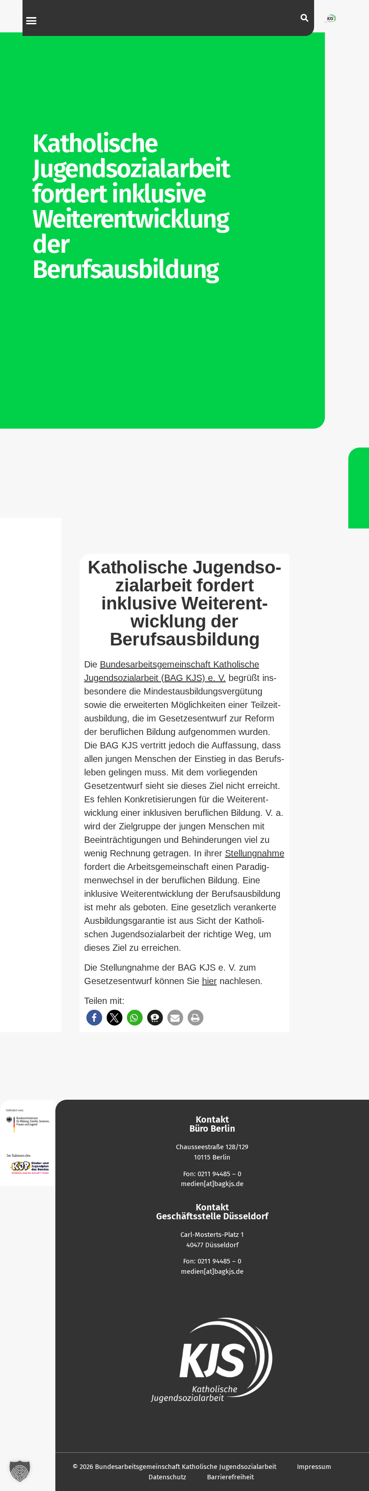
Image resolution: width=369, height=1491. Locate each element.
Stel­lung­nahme (254, 853)
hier (209, 981)
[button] (31, 20)
